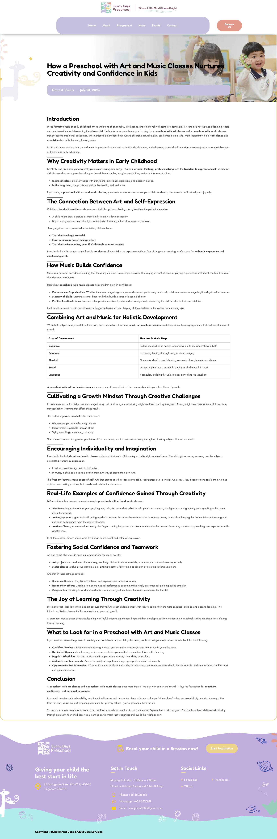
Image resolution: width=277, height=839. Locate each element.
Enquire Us (229, 25)
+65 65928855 (138, 795)
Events (156, 25)
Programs (123, 25)
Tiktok (188, 786)
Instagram (222, 779)
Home (92, 25)
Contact (172, 25)
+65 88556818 (142, 801)
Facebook (191, 779)
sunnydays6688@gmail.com (145, 808)
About (106, 25)
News (141, 25)
